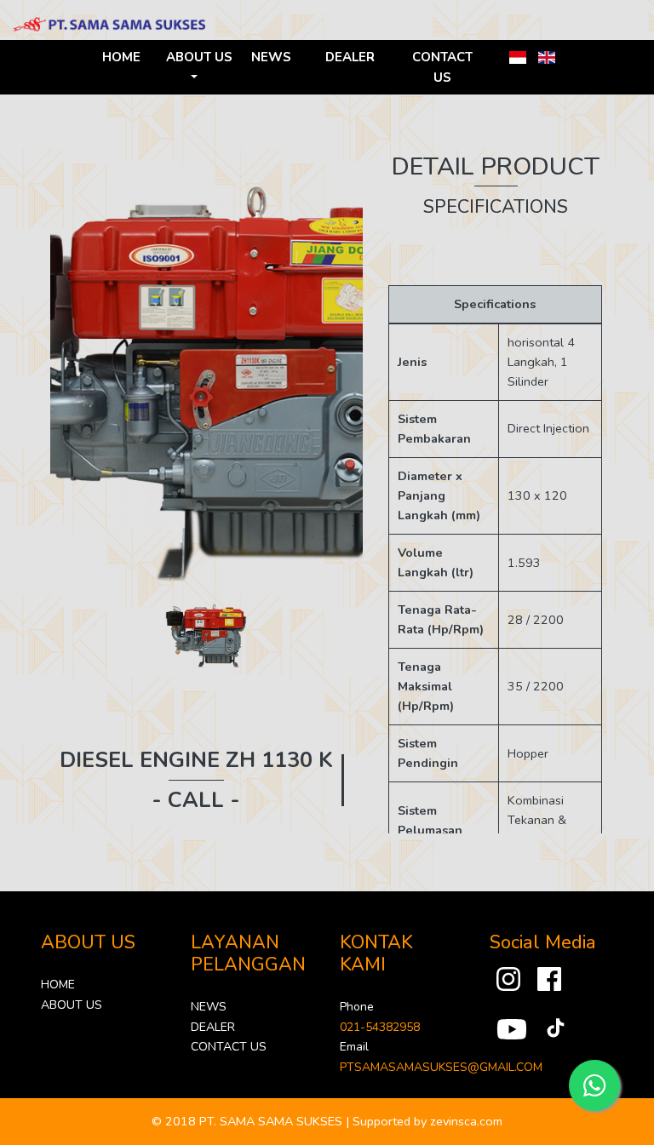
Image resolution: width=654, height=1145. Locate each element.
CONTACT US (442, 67)
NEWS (271, 57)
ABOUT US (71, 1005)
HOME (121, 57)
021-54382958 (380, 1027)
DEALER (350, 57)
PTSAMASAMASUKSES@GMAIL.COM (441, 1067)
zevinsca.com (466, 1121)
